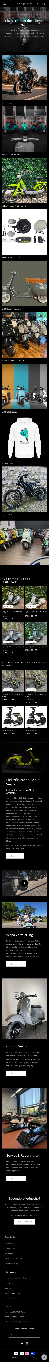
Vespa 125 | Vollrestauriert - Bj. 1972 (36, 647)
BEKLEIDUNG (7, 463)
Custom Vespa (10, 1248)
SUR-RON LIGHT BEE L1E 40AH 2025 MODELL (13, 695)
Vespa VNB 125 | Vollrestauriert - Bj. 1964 (36, 612)
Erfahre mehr (15, 856)
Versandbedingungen (12, 1293)
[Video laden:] (24, 883)
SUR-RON (6, 514)
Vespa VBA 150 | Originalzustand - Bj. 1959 (12, 612)
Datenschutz (9, 1283)
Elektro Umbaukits (10, 257)
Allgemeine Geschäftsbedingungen (17, 1278)
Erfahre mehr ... (16, 964)
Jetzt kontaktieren (24, 1222)
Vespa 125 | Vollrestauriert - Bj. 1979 (13, 647)
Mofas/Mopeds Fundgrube (13, 206)
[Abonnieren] (37, 1335)
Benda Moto (7, 103)
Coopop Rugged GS (8, 730)
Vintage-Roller (21, 1358)
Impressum (9, 1298)
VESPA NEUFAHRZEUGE (12, 360)
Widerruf (8, 1288)
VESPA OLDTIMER (9, 154)
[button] (4, 3)
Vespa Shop (9, 1243)
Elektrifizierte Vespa (10, 309)
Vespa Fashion (10, 1253)
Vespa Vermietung (11, 1264)
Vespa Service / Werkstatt (14, 1258)
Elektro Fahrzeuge (9, 412)
